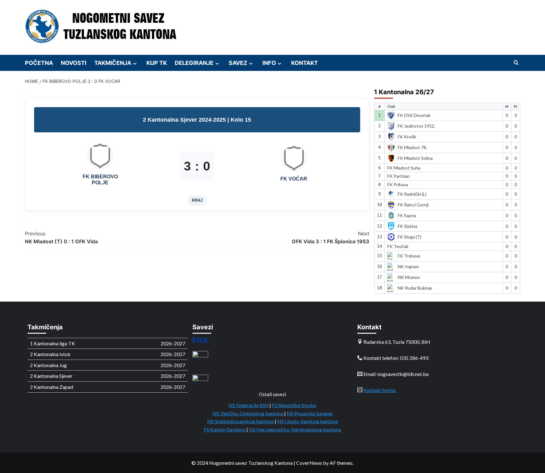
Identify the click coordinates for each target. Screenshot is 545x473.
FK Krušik (407, 136)
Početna (39, 63)
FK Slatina (407, 226)
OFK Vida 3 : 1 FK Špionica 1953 (330, 237)
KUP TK (156, 63)
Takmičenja (112, 63)
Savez (238, 63)
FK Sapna (407, 215)
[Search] (516, 62)
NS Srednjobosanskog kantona (240, 421)
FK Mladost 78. (412, 147)
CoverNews (309, 463)
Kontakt (304, 63)
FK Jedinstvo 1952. (416, 126)
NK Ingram (408, 266)
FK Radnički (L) (412, 194)
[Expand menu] (134, 63)
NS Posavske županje (309, 413)
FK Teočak (397, 246)
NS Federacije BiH (248, 405)
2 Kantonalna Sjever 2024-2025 (185, 120)
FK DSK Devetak (414, 115)
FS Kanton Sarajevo (224, 429)
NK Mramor (409, 277)
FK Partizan (398, 176)
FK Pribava (397, 184)
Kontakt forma (379, 390)
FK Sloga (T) (409, 236)
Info (269, 63)
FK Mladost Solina (415, 158)
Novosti (73, 63)
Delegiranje (194, 63)
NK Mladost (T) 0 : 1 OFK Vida (61, 237)
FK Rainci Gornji (413, 204)
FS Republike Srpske (294, 405)
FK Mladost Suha (403, 167)
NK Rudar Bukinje (415, 288)
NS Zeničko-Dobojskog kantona (248, 413)
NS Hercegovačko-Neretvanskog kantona (295, 429)
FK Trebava (409, 255)
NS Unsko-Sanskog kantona (307, 421)
